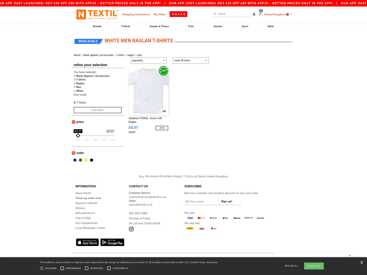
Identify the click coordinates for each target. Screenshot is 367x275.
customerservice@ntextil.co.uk (147, 196)
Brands (97, 26)
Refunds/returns (85, 212)
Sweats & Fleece (159, 26)
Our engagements (86, 222)
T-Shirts (125, 26)
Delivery (80, 208)
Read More (212, 262)
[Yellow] (86, 160)
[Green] (80, 160)
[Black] (91, 160)
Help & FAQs (83, 217)
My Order (160, 14)
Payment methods (86, 203)
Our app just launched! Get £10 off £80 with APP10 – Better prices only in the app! (251, 3)
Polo (191, 26)
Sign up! (226, 201)
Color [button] (80, 153)
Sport (245, 26)
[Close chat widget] (350, 255)
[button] (255, 14)
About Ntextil (83, 193)
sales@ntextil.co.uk (140, 204)
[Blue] (75, 160)
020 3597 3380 (138, 213)
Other (270, 26)
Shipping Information (136, 14)
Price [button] (80, 122)
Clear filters (97, 110)
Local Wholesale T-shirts (90, 227)
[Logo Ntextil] (97, 14)
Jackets (217, 26)
